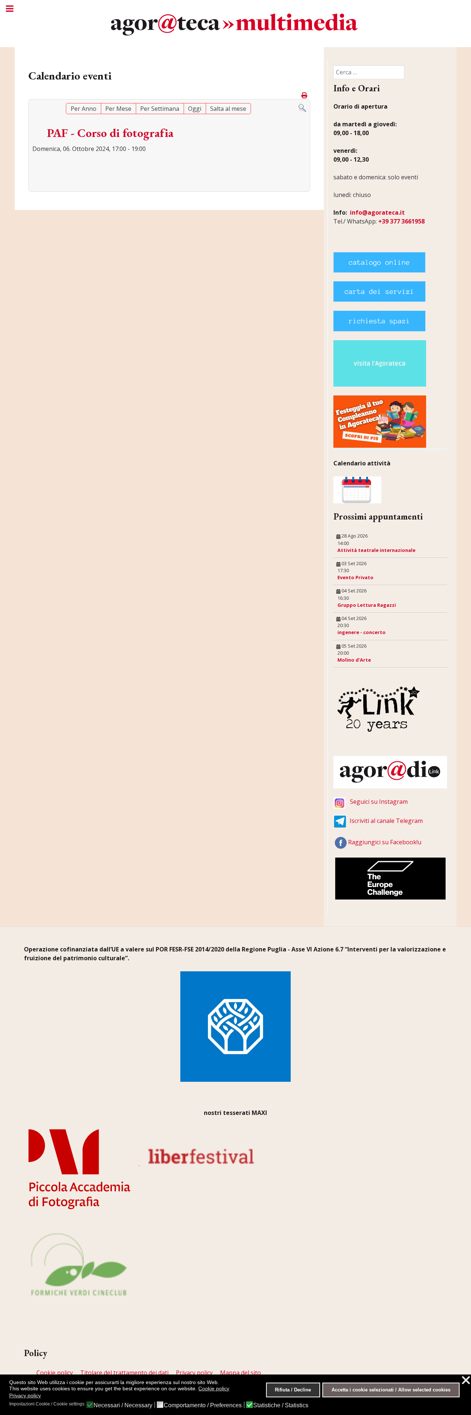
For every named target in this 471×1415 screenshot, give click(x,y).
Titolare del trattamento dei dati (124, 1373)
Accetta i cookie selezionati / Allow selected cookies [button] (391, 1390)
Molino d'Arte (354, 660)
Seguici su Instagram (379, 802)
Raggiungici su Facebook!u (384, 842)
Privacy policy (194, 1373)
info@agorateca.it (377, 212)
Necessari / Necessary (122, 1405)
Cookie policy (54, 1373)
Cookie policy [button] (213, 1388)
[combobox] (368, 72)
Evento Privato (355, 577)
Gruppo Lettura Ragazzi (366, 605)
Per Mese (118, 109)
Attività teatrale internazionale (376, 550)
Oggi (194, 109)
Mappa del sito (240, 1373)
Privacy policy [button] (25, 1395)
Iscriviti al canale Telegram (386, 821)
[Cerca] (302, 107)
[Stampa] (304, 95)
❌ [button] (465, 1380)
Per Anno (83, 109)
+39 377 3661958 (401, 221)
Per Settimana (159, 109)
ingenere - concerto (361, 632)
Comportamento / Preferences (203, 1405)
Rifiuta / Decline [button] (293, 1390)
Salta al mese (228, 109)
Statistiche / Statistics (280, 1405)
